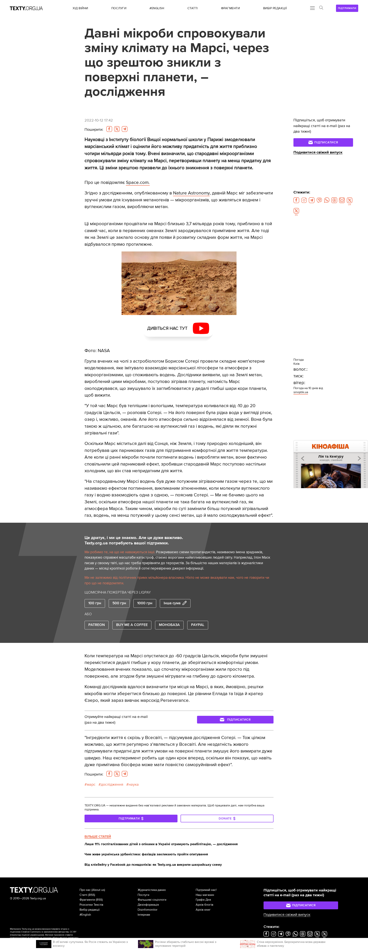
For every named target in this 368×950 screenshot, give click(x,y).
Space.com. (138, 182)
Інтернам (144, 915)
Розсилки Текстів (91, 905)
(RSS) (91, 895)
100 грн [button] (94, 603)
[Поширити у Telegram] (124, 129)
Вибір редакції (90, 910)
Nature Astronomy (191, 193)
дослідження (112, 784)
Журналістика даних (152, 890)
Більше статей (98, 836)
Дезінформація (148, 905)
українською (37, 934)
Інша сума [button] (172, 603)
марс (91, 784)
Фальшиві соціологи (152, 900)
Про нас (85, 890)
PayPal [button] (197, 625)
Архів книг (203, 910)
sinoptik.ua (300, 392)
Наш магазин (205, 895)
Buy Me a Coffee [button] (132, 625)
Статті (83, 895)
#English (85, 915)
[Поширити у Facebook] (109, 129)
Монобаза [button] (169, 625)
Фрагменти (87, 900)
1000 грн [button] (144, 603)
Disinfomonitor (147, 910)
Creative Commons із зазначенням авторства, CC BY (48, 931)
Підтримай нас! (206, 890)
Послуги (143, 895)
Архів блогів (204, 905)
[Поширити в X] (117, 129)
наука (134, 784)
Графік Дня (203, 900)
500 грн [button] (119, 603)
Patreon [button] (96, 625)
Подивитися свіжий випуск (318, 152)
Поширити (94, 129)
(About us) (98, 890)
